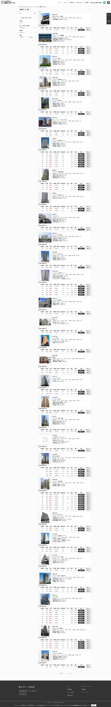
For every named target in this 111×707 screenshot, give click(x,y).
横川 (56, 252)
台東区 (54, 271)
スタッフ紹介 (70, 692)
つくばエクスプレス (57, 278)
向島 (56, 574)
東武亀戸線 (55, 122)
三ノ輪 (58, 460)
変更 (34, 13)
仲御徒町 (59, 538)
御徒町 (58, 277)
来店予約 (108, 19)
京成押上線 (55, 123)
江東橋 (57, 77)
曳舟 (60, 520)
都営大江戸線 (55, 174)
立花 (56, 117)
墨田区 (54, 14)
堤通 (56, 14)
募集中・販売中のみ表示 (26, 17)
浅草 (63, 323)
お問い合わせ (79, 2)
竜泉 (56, 454)
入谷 (58, 322)
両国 (60, 174)
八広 (56, 233)
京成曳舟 (60, 123)
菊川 (56, 56)
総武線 (54, 103)
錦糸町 (58, 82)
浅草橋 (58, 360)
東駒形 (57, 33)
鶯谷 (57, 461)
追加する (88, 29)
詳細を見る (81, 29)
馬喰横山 (60, 361)
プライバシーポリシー (86, 686)
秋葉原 (58, 541)
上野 (58, 404)
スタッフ (65, 2)
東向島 (60, 19)
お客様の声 (71, 2)
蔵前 (60, 421)
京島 (56, 651)
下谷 (56, 376)
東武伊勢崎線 (55, 19)
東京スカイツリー (62, 39)
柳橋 (56, 355)
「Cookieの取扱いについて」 (77, 705)
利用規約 (83, 689)
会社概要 (86, 2)
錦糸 (56, 479)
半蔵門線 (55, 41)
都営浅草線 (55, 38)
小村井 (59, 122)
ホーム (59, 2)
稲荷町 (58, 403)
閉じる (93, 705)
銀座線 (54, 342)
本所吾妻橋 (60, 38)
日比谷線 (55, 322)
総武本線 (55, 82)
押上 (58, 41)
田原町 (58, 422)
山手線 (54, 277)
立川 (56, 595)
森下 (59, 177)
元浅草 (57, 271)
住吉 (58, 62)
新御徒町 (61, 276)
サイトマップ (84, 692)
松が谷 (57, 317)
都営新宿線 (55, 61)
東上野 (57, 397)
